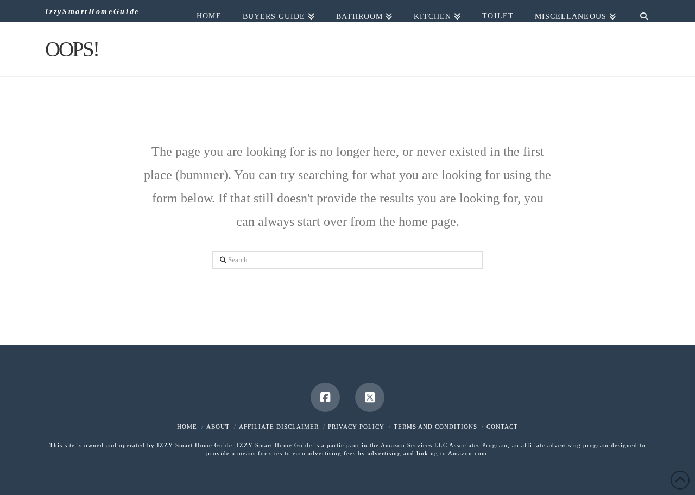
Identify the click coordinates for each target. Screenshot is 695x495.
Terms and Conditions (435, 426)
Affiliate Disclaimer (279, 426)
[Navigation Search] (638, 11)
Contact (502, 426)
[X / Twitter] (369, 397)
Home (187, 426)
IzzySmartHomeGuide (92, 12)
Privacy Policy (356, 426)
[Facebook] (325, 397)
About (218, 426)
